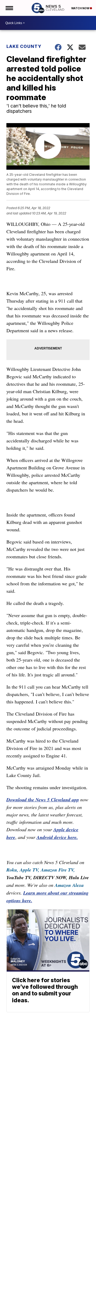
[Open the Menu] (9, 8)
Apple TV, (29, 869)
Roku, (12, 869)
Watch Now (80, 8)
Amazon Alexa (69, 885)
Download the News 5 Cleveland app (42, 799)
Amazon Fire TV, (58, 869)
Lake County (23, 46)
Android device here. (57, 837)
